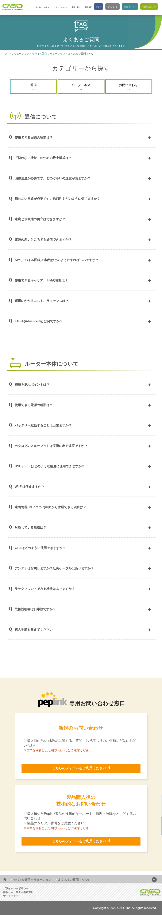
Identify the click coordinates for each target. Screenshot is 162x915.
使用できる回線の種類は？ (34, 137)
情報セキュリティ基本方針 (18, 892)
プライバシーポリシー (15, 888)
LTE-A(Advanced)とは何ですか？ (39, 321)
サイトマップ (10, 895)
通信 (33, 85)
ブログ (98, 7)
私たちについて (41, 7)
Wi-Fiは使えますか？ (30, 486)
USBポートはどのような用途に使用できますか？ (50, 466)
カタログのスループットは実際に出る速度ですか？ (51, 446)
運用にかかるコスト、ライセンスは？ (42, 300)
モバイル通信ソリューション (48, 53)
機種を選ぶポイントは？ (32, 384)
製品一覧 (75, 7)
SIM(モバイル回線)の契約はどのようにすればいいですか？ (57, 260)
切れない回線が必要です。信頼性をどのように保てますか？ (57, 198)
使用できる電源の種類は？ (34, 405)
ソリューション (60, 7)
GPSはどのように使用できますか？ (40, 548)
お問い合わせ (129, 7)
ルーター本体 (81, 85)
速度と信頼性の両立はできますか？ (40, 219)
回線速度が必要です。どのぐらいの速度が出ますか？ (53, 178)
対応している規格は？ (30, 527)
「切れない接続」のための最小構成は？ (43, 158)
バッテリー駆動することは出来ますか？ (43, 425)
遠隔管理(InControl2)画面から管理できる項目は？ (50, 507)
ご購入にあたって (149, 7)
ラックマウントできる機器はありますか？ (45, 588)
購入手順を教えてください (34, 629)
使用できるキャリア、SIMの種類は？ (41, 280)
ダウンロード (112, 7)
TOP (5, 53)
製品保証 (88, 7)
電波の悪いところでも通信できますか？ (43, 239)
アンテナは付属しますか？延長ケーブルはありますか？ (54, 568)
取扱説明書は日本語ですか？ (35, 609)
